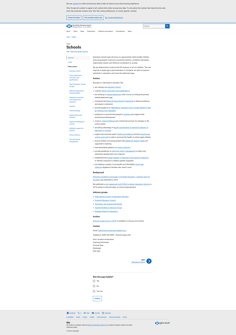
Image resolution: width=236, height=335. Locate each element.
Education (85, 51)
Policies (74, 37)
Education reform (75, 71)
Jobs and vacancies (114, 317)
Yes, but (100, 291)
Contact (85, 317)
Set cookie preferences (114, 18)
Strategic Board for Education (106, 211)
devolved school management (124, 151)
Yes (98, 281)
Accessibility (69, 317)
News (82, 31)
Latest (70, 62)
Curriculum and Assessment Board (108, 204)
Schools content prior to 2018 (104, 221)
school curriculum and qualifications (115, 91)
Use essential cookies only (93, 17)
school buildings (108, 121)
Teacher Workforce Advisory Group (108, 208)
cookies (76, 4)
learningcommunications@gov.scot (112, 230)
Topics (75, 31)
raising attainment (114, 94)
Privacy (125, 317)
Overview (71, 58)
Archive (78, 317)
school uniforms (124, 147)
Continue (97, 298)
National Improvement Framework (119, 101)
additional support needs (135, 141)
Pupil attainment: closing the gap (77, 85)
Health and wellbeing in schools (77, 123)
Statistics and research (105, 31)
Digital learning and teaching (75, 116)
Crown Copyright (101, 317)
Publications (91, 31)
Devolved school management (74, 140)
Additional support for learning (76, 129)
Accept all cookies (74, 17)
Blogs (130, 31)
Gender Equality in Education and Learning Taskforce (128, 158)
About (68, 31)
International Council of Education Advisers (112, 197)
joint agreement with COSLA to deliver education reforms (127, 184)
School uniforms (74, 135)
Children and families (76, 51)
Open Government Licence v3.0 (98, 325)
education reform (114, 87)
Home (68, 37)
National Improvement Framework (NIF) (76, 92)
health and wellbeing (125, 134)
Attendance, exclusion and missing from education (76, 100)
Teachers (72, 106)
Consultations (120, 31)
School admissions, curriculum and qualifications (75, 78)
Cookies (92, 317)
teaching (127, 114)
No (98, 286)
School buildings (74, 111)
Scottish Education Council (105, 200)
